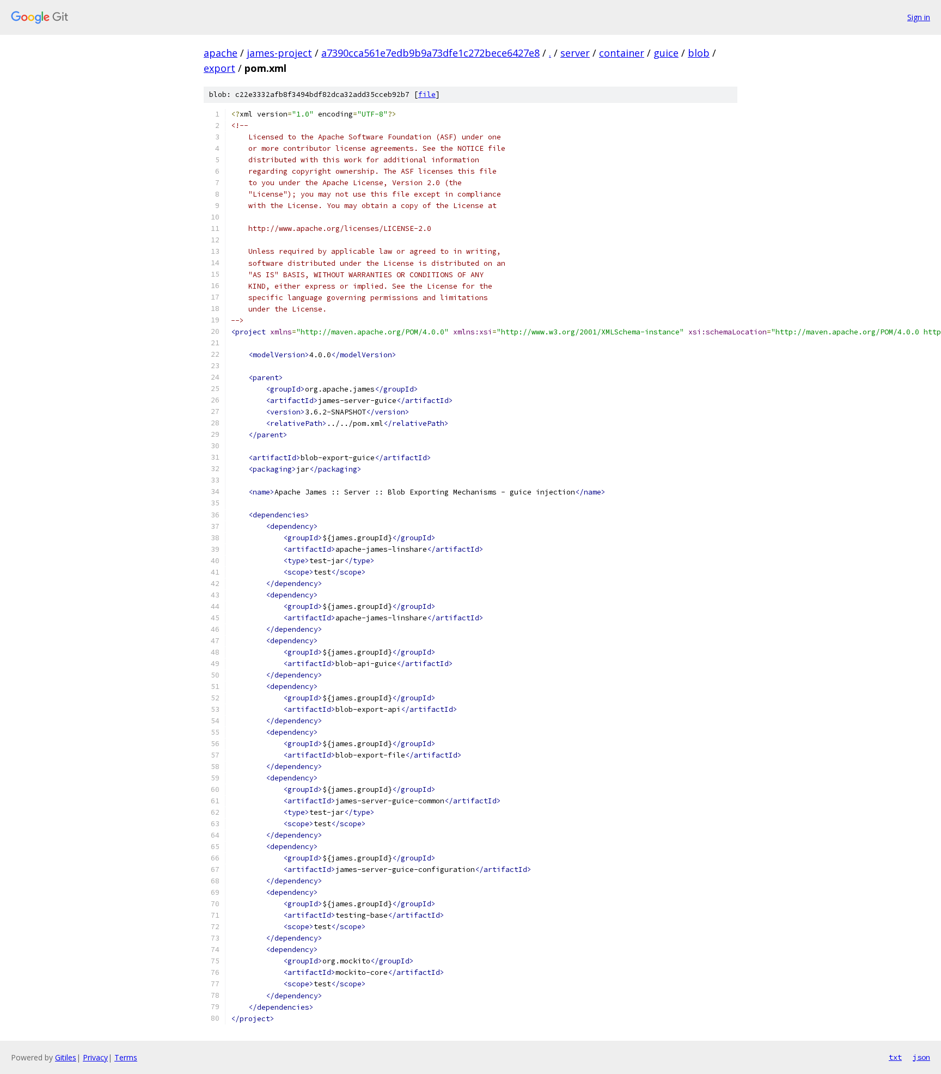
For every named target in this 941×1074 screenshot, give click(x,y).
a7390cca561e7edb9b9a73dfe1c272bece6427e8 (430, 52)
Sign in (918, 17)
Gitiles (65, 1057)
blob (699, 52)
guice (666, 52)
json (921, 1057)
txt (895, 1057)
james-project (279, 52)
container (621, 52)
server (575, 52)
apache (220, 52)
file (427, 94)
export (219, 68)
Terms (125, 1057)
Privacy (95, 1057)
